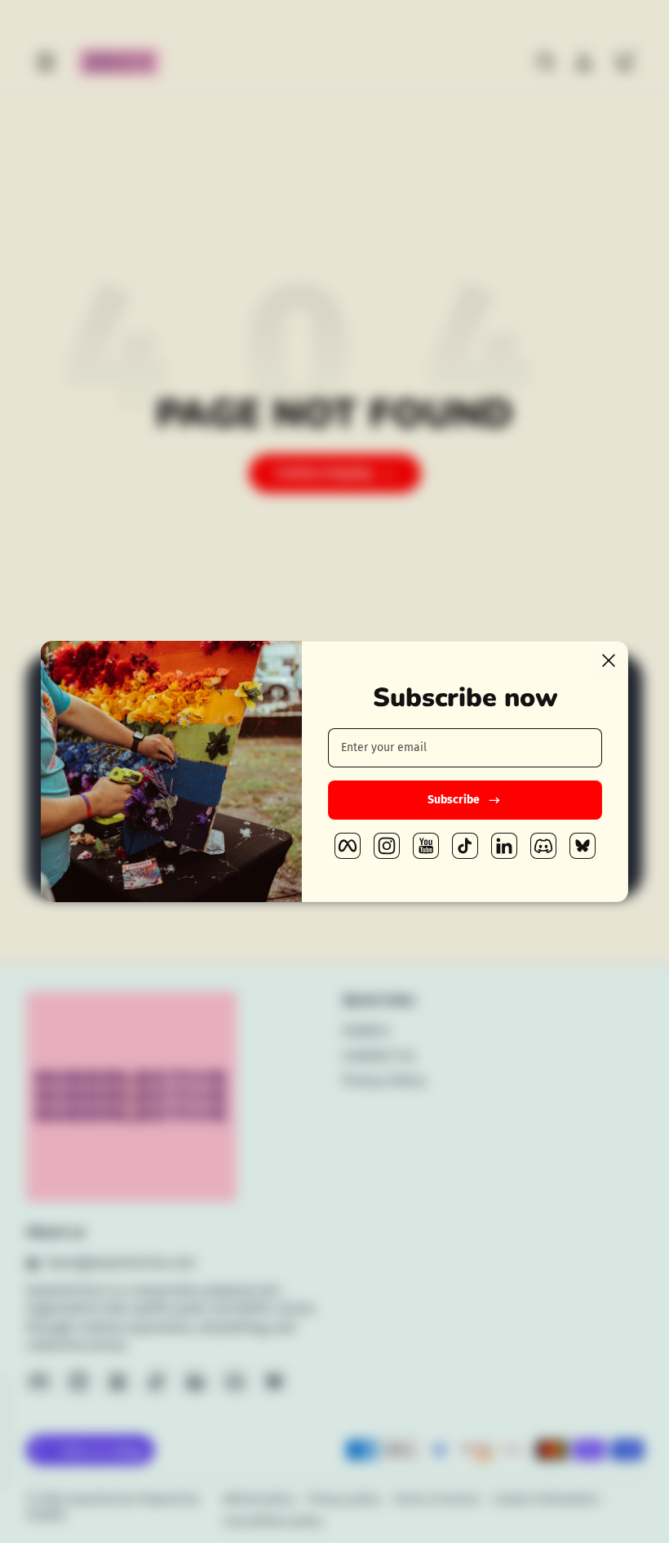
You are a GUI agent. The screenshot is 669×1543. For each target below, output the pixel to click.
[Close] (608, 660)
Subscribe (454, 800)
